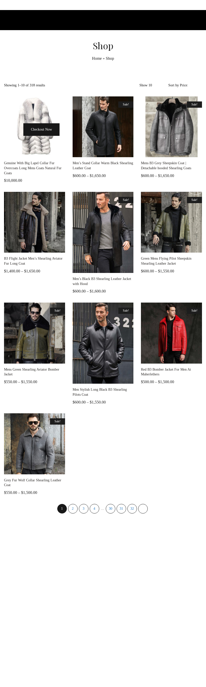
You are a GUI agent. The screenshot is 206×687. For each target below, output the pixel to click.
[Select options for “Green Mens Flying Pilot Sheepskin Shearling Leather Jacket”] (152, 247)
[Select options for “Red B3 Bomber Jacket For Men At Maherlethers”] (152, 358)
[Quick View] (22, 152)
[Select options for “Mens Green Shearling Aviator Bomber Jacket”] (16, 358)
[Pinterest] (114, 673)
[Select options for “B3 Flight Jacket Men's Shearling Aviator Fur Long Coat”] (16, 247)
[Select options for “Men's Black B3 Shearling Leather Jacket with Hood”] (84, 268)
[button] (16, 139)
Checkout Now (41, 129)
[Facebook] (92, 673)
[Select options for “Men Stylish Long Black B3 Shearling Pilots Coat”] (84, 378)
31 (121, 508)
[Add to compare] (47, 152)
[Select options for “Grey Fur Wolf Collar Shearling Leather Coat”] (16, 469)
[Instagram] (103, 673)
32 (132, 508)
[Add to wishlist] (34, 152)
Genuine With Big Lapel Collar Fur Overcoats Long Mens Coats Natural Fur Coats (33, 168)
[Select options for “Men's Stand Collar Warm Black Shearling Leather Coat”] (84, 152)
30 (110, 508)
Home (97, 58)
